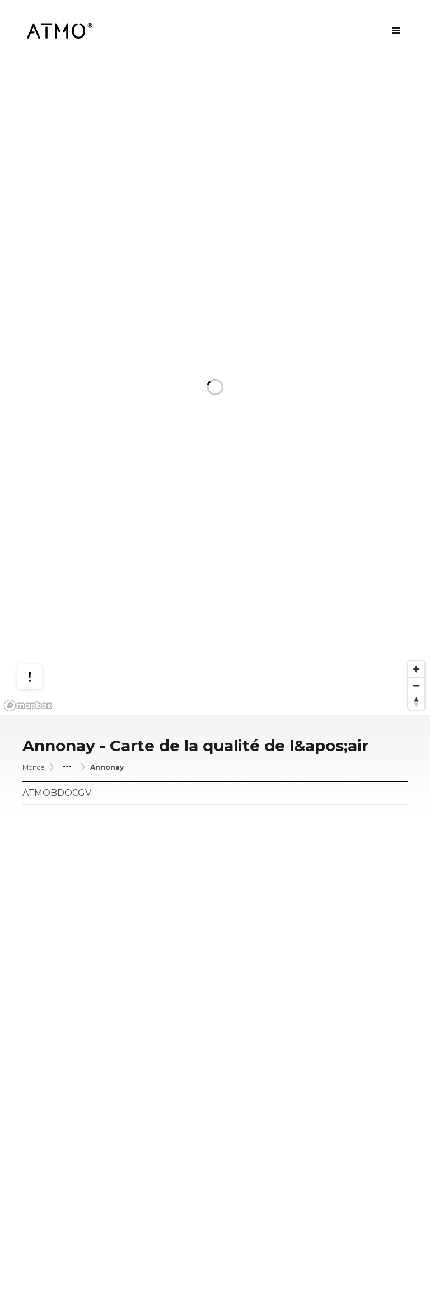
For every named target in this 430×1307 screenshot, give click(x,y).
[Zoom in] (416, 669)
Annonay (107, 767)
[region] (215, 388)
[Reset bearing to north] (416, 702)
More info (40, 629)
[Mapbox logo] (28, 705)
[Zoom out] (416, 685)
